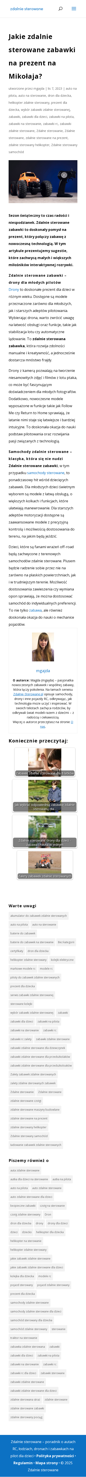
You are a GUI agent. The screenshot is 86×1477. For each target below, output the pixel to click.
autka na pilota (61, 1179)
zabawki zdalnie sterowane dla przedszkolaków (40, 1057)
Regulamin (23, 1462)
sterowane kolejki (21, 1004)
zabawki (14, 117)
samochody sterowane (45, 472)
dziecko (27, 1232)
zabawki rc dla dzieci (23, 1373)
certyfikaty (16, 951)
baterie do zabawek (22, 933)
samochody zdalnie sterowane (29, 1302)
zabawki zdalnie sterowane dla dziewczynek (37, 1048)
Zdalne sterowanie (49, 131)
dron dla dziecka (59, 95)
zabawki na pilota (61, 117)
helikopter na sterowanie (25, 1241)
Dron (48, 1214)
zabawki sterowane (53, 1373)
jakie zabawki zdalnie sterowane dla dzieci (36, 1267)
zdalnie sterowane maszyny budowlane (35, 1109)
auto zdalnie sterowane (47, 1188)
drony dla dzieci (58, 1223)
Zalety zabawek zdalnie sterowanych (33, 1074)
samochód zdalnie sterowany (28, 1329)
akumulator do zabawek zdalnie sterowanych (38, 916)
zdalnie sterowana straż (25, 1399)
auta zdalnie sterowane (24, 1170)
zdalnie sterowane (56, 1399)
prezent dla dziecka (22, 986)
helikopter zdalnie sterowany (29, 102)
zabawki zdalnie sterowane (53, 1039)
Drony (14, 289)
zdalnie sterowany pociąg (26, 1417)
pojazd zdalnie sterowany (53, 1285)
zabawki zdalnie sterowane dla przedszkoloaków (41, 1065)
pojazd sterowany (21, 1285)
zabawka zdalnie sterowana (27, 1347)
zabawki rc (50, 124)
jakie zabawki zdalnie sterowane (30, 1258)
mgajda (39, 88)
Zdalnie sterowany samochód (29, 1136)
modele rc (46, 968)
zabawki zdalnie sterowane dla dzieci (33, 1391)
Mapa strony (47, 1462)
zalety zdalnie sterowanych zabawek (33, 1083)
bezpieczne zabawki (23, 1206)
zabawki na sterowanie (25, 124)
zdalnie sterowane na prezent (47, 138)
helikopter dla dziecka (50, 1232)
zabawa (35, 610)
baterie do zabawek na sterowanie (32, 942)
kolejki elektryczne (62, 960)
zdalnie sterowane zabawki (27, 1408)
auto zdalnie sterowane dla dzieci (31, 1197)
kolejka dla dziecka (22, 1276)
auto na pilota (19, 924)
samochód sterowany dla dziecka (31, 1320)
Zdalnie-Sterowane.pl (28, 694)
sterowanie (58, 1329)
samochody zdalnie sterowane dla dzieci (35, 1311)
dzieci (14, 1232)
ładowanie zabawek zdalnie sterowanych (35, 1145)
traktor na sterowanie (23, 1338)
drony (39, 1223)
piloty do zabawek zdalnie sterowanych (35, 977)
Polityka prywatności (55, 1455)
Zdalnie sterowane (50, 1092)
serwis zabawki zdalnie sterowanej (31, 995)
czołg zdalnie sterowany (25, 1214)
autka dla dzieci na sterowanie (29, 1179)
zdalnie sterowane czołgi (25, 1101)
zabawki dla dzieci (34, 117)
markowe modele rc (23, 968)
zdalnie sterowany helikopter (29, 145)
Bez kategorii (66, 942)
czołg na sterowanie (52, 1206)
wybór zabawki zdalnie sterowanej (45, 110)
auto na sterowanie (32, 95)
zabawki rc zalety (21, 1039)
